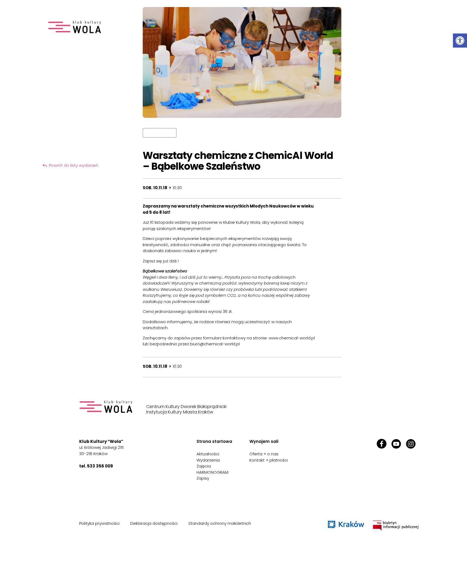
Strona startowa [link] (214, 441)
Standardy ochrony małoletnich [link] (219, 523)
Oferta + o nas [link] (263, 454)
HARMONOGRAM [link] (212, 472)
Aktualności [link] (207, 454)
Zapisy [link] (202, 478)
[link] (460, 41)
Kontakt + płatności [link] (268, 460)
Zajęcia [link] (203, 466)
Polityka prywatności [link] (99, 523)
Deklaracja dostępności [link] (154, 523)
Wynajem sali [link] (263, 441)
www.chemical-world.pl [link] (292, 338)
